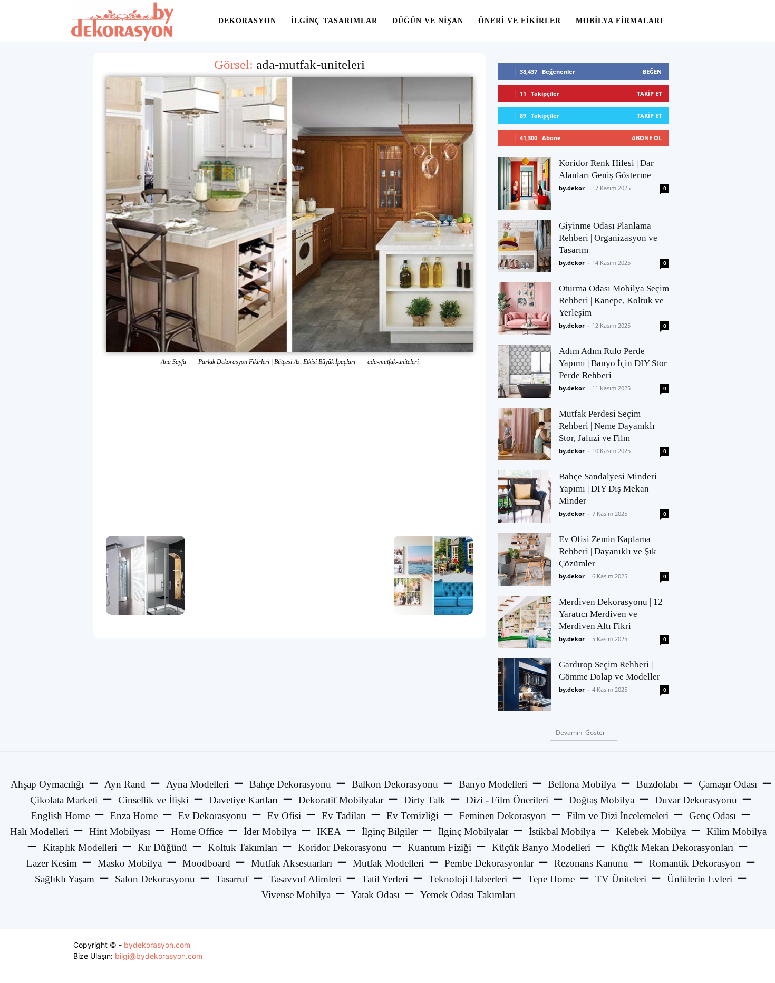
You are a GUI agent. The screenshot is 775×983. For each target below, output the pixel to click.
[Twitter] (669, 956)
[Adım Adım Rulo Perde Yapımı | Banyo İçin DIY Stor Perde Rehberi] (524, 371)
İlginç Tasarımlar (334, 21)
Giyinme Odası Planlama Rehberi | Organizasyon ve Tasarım (608, 238)
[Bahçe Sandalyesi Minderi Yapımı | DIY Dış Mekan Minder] (524, 496)
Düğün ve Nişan (427, 21)
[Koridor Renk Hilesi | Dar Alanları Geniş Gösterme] (524, 183)
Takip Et (649, 93)
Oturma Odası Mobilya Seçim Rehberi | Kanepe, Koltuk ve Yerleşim (614, 300)
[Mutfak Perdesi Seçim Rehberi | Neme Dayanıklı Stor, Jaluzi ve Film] (524, 434)
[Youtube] (692, 956)
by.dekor (572, 188)
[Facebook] (645, 956)
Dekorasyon (247, 21)
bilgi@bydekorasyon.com (158, 955)
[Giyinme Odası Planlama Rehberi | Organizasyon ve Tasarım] (524, 246)
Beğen (652, 71)
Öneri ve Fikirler (519, 21)
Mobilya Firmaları (619, 21)
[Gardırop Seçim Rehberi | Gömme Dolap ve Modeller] (524, 684)
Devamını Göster (580, 732)
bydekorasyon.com (157, 944)
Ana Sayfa (173, 362)
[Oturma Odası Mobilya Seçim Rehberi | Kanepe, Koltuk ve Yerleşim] (524, 308)
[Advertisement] (289, 451)
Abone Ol (647, 138)
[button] (691, 22)
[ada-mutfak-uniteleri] (289, 214)
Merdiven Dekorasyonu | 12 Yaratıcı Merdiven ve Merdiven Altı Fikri (611, 614)
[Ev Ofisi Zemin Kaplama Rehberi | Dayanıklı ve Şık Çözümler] (524, 559)
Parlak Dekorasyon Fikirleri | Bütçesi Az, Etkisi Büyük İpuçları (276, 362)
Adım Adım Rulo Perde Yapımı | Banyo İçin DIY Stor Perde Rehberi (613, 363)
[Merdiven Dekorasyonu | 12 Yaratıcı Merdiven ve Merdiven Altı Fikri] (524, 622)
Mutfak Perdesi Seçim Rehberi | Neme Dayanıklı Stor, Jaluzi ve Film (607, 426)
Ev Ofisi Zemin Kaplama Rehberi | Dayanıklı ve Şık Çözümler (607, 551)
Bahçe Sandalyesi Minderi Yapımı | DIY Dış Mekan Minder (608, 488)
